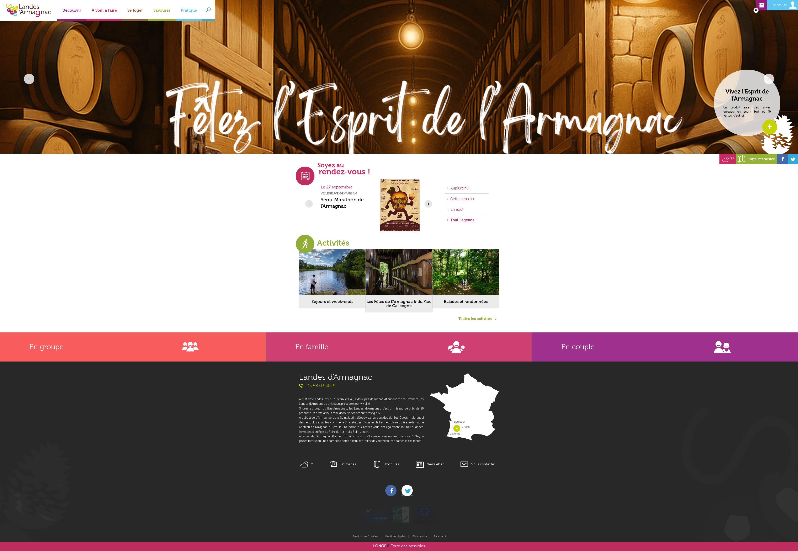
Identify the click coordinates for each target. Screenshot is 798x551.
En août (456, 209)
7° (732, 159)
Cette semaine (462, 198)
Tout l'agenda (462, 220)
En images (348, 464)
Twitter (793, 159)
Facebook (782, 159)
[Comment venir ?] (464, 407)
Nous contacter (483, 464)
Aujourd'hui (459, 188)
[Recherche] (208, 9)
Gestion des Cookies (365, 536)
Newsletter (434, 464)
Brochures (391, 464)
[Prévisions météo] (725, 159)
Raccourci (440, 536)
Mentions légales (395, 536)
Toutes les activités (475, 318)
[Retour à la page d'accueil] (28, 17)
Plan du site (420, 536)
